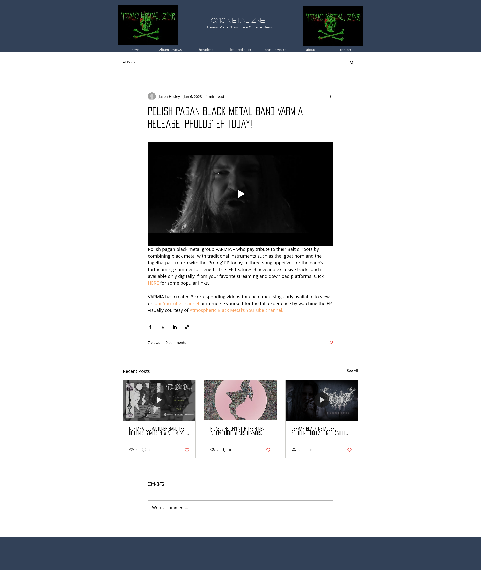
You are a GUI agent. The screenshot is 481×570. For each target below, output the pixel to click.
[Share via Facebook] (150, 327)
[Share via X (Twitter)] (162, 327)
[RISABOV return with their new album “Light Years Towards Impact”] (240, 400)
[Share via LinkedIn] (174, 327)
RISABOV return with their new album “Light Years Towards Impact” (237, 431)
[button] (351, 62)
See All (352, 370)
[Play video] (240, 194)
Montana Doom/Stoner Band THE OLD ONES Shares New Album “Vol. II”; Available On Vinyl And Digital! (158, 431)
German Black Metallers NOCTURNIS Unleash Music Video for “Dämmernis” (319, 431)
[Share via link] (187, 327)
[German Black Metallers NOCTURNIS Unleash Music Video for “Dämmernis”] (322, 400)
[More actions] (330, 96)
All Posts (129, 62)
